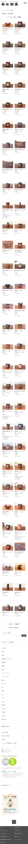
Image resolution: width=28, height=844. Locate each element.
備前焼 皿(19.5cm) (7, 250)
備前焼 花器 (5, 230)
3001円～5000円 (9, 10)
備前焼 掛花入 (5, 592)
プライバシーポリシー (19, 839)
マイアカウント (17, 830)
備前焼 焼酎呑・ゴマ (7, 89)
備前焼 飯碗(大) (6, 511)
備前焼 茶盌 (18, 572)
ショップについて (4, 830)
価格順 (14, 17)
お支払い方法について (5, 836)
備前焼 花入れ (5, 612)
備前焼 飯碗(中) (6, 572)
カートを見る (3, 833)
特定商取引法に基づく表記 (5, 839)
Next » (17, 624)
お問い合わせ (17, 827)
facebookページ (3, 842)
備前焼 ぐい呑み (18, 169)
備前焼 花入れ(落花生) (20, 391)
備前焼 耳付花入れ (19, 189)
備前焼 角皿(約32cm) (20, 149)
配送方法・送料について (19, 833)
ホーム (3, 10)
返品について (17, 836)
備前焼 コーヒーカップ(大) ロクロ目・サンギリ (7, 372)
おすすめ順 (9, 17)
